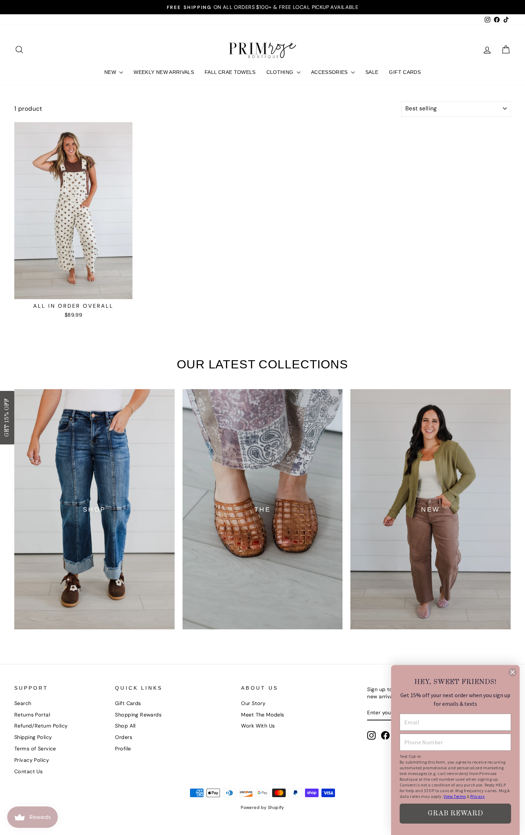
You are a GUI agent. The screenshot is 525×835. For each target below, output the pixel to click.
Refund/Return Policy (41, 726)
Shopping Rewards (138, 714)
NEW (111, 72)
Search (22, 703)
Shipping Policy (33, 737)
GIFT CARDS (405, 72)
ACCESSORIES (330, 72)
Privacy (477, 796)
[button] (7, 417)
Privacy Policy (31, 760)
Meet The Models (262, 714)
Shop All (125, 726)
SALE (371, 72)
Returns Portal (32, 714)
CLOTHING (280, 72)
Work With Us (258, 726)
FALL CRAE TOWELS (230, 72)
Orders (123, 737)
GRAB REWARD (455, 813)
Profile (123, 748)
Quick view (73, 291)
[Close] (512, 672)
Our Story (253, 703)
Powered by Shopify (262, 807)
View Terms (455, 796)
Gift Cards (128, 703)
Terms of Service (35, 748)
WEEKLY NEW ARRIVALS (164, 72)
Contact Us (28, 771)
